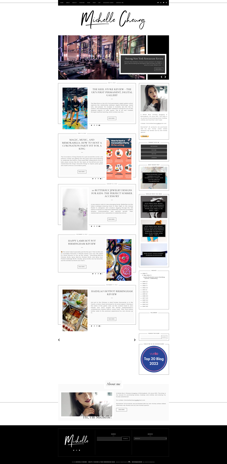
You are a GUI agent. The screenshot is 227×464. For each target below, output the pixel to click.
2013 (144, 306)
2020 (144, 292)
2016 (144, 300)
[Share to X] (91, 125)
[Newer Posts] (59, 340)
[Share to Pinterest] (96, 125)
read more (121, 409)
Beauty (75, 2)
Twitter (154, 154)
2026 (144, 273)
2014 (144, 304)
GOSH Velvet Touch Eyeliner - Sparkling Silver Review (154, 254)
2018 (144, 296)
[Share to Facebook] (94, 125)
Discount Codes (108, 2)
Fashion (82, 2)
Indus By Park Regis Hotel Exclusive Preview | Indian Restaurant (144, 57)
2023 (144, 285)
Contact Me (120, 2)
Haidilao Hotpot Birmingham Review (112, 293)
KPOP (94, 2)
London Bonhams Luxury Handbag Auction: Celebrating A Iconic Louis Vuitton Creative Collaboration (154, 178)
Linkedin (154, 157)
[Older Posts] (134, 340)
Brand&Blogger (137, 462)
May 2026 (147, 275)
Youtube (153, 150)
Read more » (112, 118)
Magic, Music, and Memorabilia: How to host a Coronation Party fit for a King (82, 144)
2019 (144, 294)
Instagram (153, 146)
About (68, 2)
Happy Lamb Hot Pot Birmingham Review (82, 242)
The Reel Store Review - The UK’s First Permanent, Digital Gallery (111, 92)
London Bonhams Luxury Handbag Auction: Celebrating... (154, 277)
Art (99, 2)
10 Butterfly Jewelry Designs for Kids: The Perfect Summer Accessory (111, 193)
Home (61, 2)
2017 (144, 298)
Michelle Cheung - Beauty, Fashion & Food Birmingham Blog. (95, 462)
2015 (144, 302)
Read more (158, 69)
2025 (144, 281)
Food (88, 2)
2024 (144, 283)
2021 (144, 290)
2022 (144, 288)
